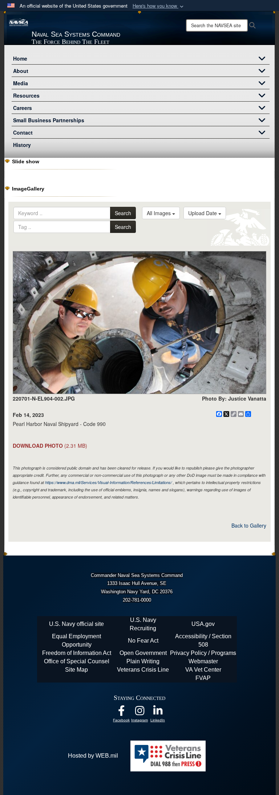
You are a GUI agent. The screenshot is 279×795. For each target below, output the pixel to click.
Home (20, 58)
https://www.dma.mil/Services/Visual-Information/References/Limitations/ (108, 482)
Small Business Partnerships (48, 120)
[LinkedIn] (158, 712)
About (20, 70)
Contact (23, 132)
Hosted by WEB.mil (93, 756)
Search (123, 213)
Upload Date (203, 213)
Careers (22, 107)
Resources (26, 95)
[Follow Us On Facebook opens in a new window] (121, 712)
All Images (159, 213)
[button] (159, 6)
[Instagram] (139, 712)
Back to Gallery (248, 525)
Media (20, 83)
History (22, 144)
